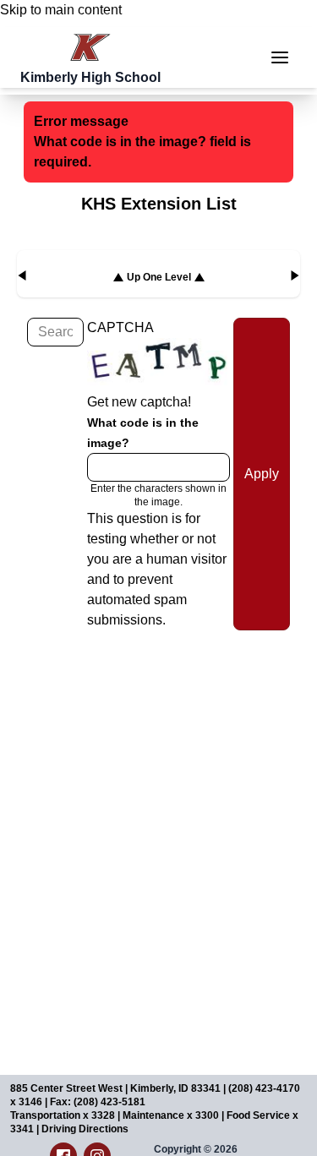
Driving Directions (84, 1129)
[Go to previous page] (22, 275)
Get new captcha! (139, 402)
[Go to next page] (295, 275)
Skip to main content (61, 10)
